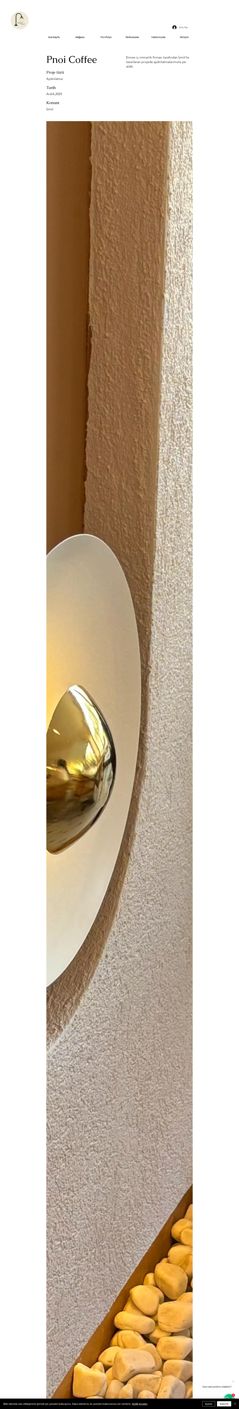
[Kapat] (235, 1403)
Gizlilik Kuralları (139, 1403)
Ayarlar (208, 1403)
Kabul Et (224, 1403)
